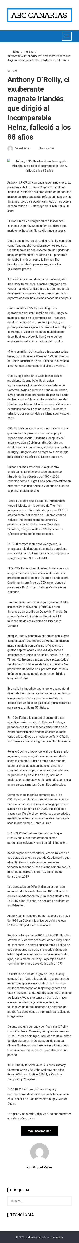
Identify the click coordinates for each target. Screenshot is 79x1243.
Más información (39, 1131)
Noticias (12, 71)
